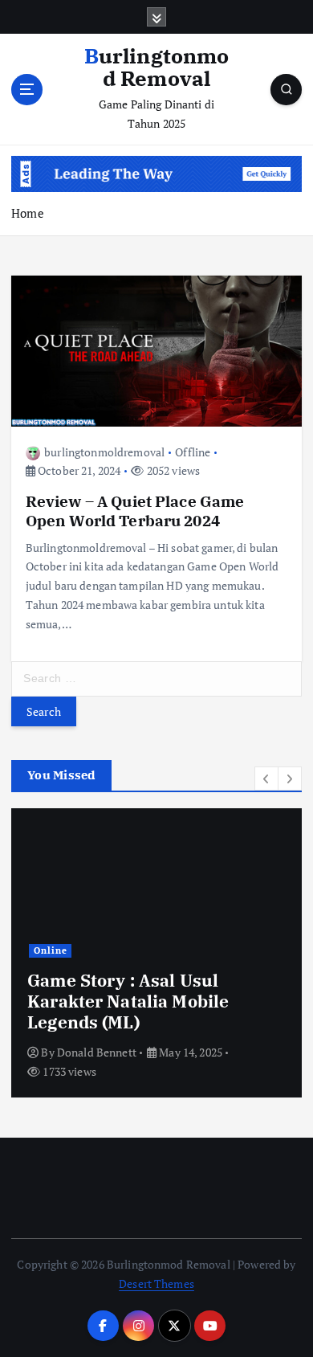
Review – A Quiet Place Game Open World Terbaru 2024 (135, 510)
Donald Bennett (96, 1052)
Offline (192, 452)
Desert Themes (156, 1283)
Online (50, 950)
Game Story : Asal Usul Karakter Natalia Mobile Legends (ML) (128, 1001)
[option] (156, 952)
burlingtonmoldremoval (104, 452)
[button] (266, 778)
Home (27, 213)
